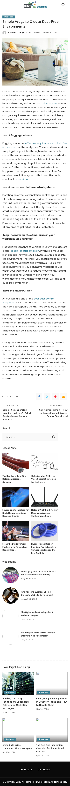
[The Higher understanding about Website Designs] (10, 616)
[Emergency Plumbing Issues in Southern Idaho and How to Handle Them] (52, 683)
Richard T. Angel (16, 32)
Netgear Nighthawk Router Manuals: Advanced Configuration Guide (44, 513)
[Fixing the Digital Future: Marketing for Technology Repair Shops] (15, 531)
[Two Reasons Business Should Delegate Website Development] (10, 595)
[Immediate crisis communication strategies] (18, 730)
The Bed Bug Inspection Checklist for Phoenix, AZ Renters (50, 748)
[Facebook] (39, 396)
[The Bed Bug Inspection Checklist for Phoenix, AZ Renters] (52, 730)
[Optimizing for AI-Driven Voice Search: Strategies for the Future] (44, 463)
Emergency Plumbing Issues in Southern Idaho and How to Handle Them (51, 702)
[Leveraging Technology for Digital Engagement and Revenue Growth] (15, 497)
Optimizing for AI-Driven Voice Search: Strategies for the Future (43, 479)
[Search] (63, 5)
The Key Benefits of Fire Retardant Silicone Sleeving (14, 479)
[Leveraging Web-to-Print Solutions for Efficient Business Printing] (10, 575)
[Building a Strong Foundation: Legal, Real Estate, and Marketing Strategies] (18, 683)
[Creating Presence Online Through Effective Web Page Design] (10, 636)
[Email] (63, 396)
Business (8, 17)
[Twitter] (47, 396)
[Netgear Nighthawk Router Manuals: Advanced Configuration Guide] (44, 497)
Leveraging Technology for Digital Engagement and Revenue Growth (15, 513)
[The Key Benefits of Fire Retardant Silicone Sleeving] (15, 463)
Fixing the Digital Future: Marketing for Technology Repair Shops (15, 547)
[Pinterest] (55, 396)
